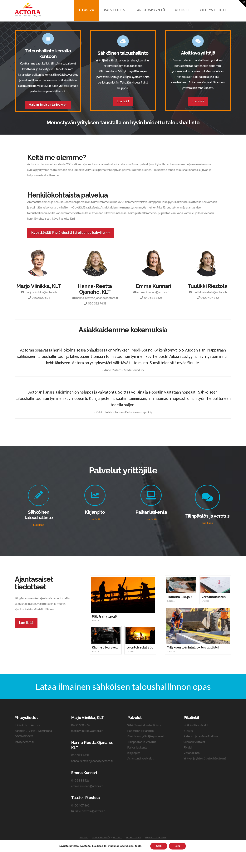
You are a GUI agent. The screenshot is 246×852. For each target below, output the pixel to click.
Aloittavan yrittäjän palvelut (145, 736)
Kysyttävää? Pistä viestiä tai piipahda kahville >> (70, 232)
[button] (242, 3)
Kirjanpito (133, 752)
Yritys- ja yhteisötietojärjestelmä (205, 758)
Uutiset (117, 837)
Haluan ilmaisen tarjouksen (48, 104)
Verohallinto (192, 752)
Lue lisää (123, 101)
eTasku (188, 730)
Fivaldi (188, 747)
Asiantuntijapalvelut (140, 758)
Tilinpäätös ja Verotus (141, 742)
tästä (138, 846)
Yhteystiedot (133, 837)
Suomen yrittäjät (194, 742)
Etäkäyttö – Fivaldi (196, 725)
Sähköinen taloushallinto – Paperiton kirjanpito (144, 727)
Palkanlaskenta (137, 747)
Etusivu (84, 837)
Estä (177, 846)
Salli (159, 846)
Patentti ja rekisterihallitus (201, 736)
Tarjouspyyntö (101, 837)
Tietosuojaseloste (155, 837)
